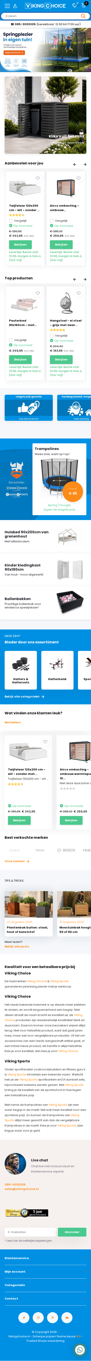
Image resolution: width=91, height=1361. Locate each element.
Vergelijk (20, 221)
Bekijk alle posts (17, 946)
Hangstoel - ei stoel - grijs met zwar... (66, 322)
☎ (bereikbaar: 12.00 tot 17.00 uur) (46, 24)
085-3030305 (15, 1184)
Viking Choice (37, 981)
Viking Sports (59, 981)
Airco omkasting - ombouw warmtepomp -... (64, 208)
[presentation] (74, 165)
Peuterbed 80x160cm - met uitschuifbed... (21, 322)
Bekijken (20, 244)
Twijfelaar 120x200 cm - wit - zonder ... (24, 208)
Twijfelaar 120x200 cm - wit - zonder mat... (26, 771)
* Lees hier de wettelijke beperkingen (28, 1241)
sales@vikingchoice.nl (22, 1189)
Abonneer (72, 1232)
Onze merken (15, 861)
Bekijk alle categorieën (22, 696)
